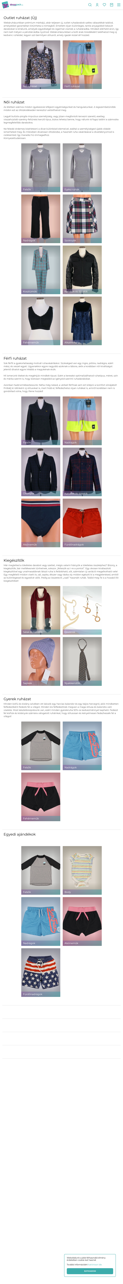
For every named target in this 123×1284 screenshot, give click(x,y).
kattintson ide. (95, 1265)
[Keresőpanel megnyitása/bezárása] (90, 4)
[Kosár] (111, 4)
